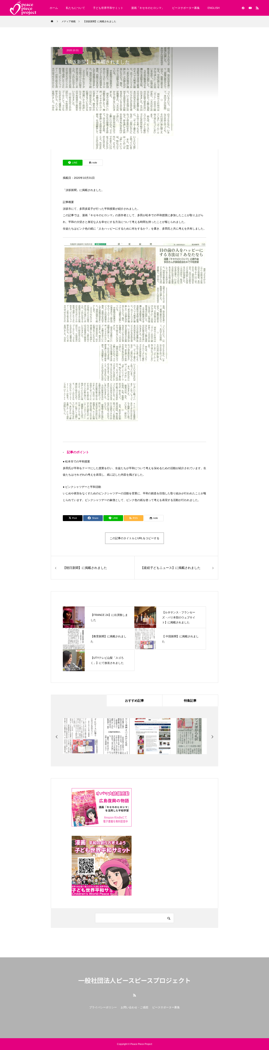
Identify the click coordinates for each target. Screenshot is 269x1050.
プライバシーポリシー (103, 1007)
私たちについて (75, 7)
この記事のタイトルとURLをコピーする (134, 538)
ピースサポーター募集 (186, 7)
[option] (81, 736)
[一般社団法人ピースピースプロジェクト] (23, 8)
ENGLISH (214, 7)
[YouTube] (250, 8)
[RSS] (257, 8)
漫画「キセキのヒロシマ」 (147, 7)
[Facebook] (243, 8)
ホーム (54, 7)
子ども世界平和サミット (108, 7)
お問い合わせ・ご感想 (134, 1007)
